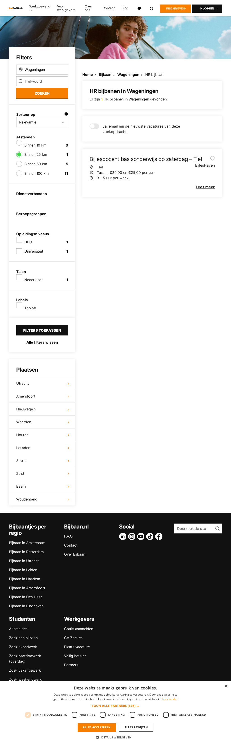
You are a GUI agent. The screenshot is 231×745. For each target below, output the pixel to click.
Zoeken (42, 93)
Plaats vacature (77, 647)
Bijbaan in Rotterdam (26, 551)
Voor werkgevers (66, 8)
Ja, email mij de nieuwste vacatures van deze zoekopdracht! (141, 129)
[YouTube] (141, 536)
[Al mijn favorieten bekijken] (139, 8)
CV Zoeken (73, 638)
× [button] (226, 686)
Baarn (21, 486)
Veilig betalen (75, 656)
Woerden (23, 422)
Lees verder (170, 699)
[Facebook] (159, 536)
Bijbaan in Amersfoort (27, 588)
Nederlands (33, 279)
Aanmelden (18, 628)
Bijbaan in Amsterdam (27, 542)
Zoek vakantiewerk (25, 670)
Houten (22, 435)
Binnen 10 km (35, 145)
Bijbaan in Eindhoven (26, 606)
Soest (21, 460)
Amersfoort (25, 396)
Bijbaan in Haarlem (24, 579)
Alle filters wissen (42, 342)
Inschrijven (175, 8)
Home (87, 74)
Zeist (20, 473)
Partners (71, 665)
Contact (109, 8)
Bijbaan (105, 74)
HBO (28, 242)
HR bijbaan (154, 74)
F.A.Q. (68, 536)
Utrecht (22, 383)
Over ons (88, 8)
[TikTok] (150, 536)
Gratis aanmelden (78, 628)
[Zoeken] (152, 8)
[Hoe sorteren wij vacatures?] (66, 114)
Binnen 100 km (36, 173)
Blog (125, 8)
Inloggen (207, 8)
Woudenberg (26, 499)
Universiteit (33, 251)
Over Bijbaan (74, 554)
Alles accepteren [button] (97, 727)
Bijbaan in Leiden (23, 570)
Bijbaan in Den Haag (26, 597)
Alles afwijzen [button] (136, 727)
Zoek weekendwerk (25, 679)
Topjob (30, 308)
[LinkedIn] (123, 536)
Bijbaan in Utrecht (24, 561)
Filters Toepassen (42, 330)
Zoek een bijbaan (23, 638)
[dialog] (115, 713)
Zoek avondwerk (23, 647)
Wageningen (128, 74)
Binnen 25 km (35, 154)
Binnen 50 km (35, 164)
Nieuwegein (26, 409)
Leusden (23, 447)
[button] (115, 705)
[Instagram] (132, 536)
